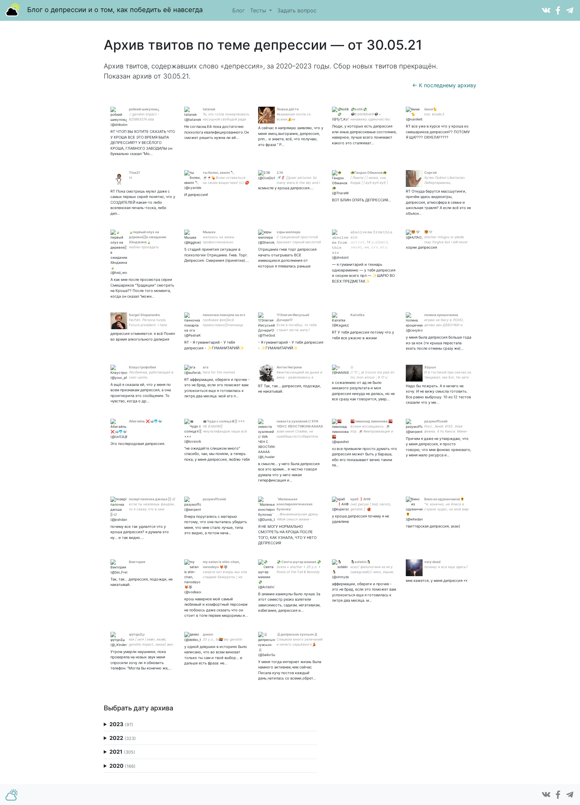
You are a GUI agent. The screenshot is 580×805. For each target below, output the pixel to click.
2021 (122, 751)
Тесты (259, 10)
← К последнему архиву (444, 85)
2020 (122, 765)
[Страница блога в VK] (546, 9)
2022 (122, 738)
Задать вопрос (297, 10)
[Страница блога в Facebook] (558, 9)
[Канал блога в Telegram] (570, 9)
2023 (121, 724)
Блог (238, 10)
